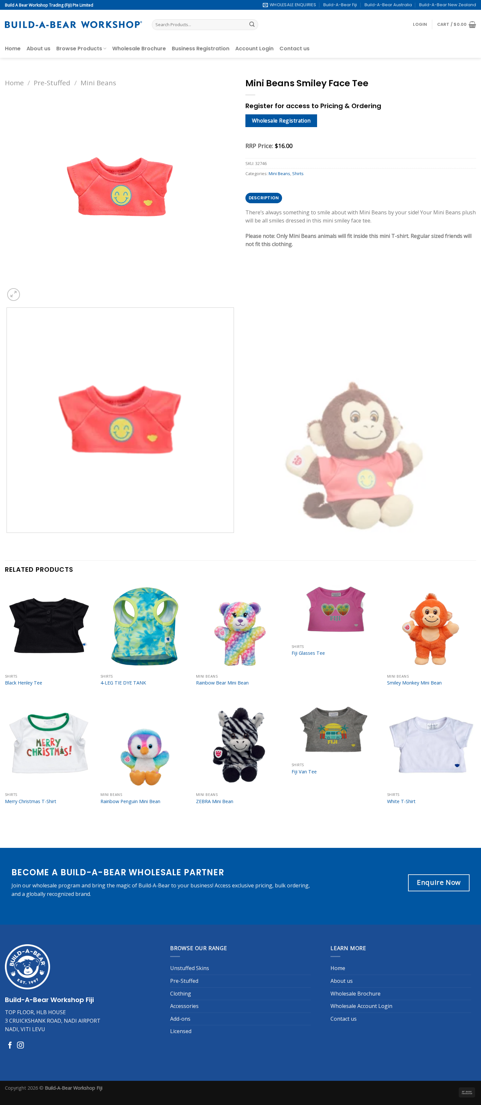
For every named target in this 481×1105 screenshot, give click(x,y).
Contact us (294, 48)
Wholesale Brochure (139, 48)
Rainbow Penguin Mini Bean (130, 801)
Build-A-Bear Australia (388, 5)
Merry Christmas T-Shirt (30, 801)
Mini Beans (98, 82)
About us (38, 48)
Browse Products (79, 48)
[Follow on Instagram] (20, 1045)
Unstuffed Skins (189, 968)
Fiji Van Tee (304, 772)
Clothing (180, 993)
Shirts (298, 173)
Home (13, 48)
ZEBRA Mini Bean (214, 801)
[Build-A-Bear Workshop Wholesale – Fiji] (73, 24)
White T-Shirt (401, 801)
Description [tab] (264, 198)
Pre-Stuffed (52, 82)
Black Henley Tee (23, 683)
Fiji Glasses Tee (308, 653)
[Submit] (252, 24)
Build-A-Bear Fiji (340, 5)
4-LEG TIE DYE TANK (123, 683)
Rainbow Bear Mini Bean (222, 683)
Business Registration (200, 48)
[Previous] (8, 539)
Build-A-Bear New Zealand (447, 5)
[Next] (29, 291)
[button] (420, 24)
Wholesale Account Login (361, 1006)
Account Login (254, 48)
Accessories (184, 1006)
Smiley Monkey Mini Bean (414, 683)
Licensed (180, 1031)
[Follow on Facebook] (10, 1045)
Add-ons (180, 1018)
